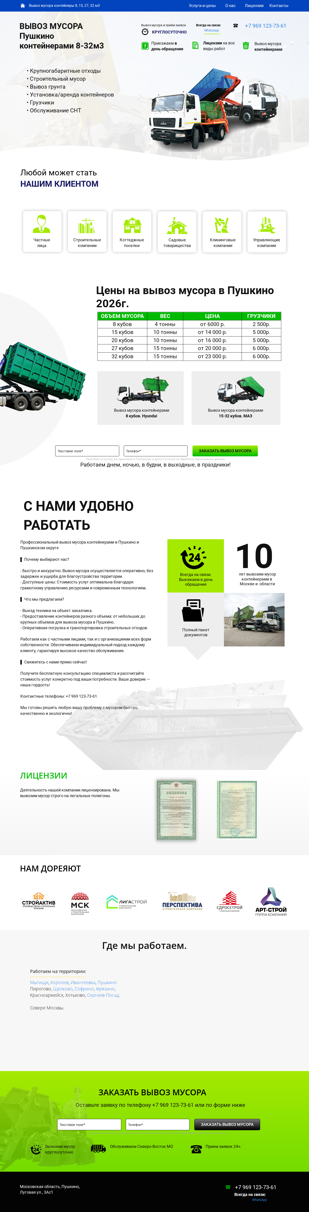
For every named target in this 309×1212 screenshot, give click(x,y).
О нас (230, 5)
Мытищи (39, 982)
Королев (59, 982)
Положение (143, 459)
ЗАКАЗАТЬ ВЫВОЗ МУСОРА (225, 450)
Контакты (278, 5)
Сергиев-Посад (103, 995)
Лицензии (254, 5)
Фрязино (105, 989)
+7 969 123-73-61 (265, 26)
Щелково (63, 989)
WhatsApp (211, 30)
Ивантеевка (83, 982)
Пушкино (107, 982)
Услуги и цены (202, 5)
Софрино (84, 989)
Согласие (169, 459)
